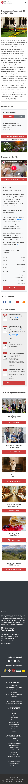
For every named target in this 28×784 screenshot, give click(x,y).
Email (20, 117)
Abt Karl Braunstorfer (14, 750)
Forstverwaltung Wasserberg (14, 703)
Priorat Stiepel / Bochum (14, 743)
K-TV (14, 715)
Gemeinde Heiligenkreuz (14, 761)
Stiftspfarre (14, 696)
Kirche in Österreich (14, 722)
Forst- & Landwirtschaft (14, 569)
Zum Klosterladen (14, 452)
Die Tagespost (14, 717)
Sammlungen (14, 699)
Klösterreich (14, 752)
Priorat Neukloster (14, 745)
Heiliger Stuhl (14, 726)
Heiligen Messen (14, 288)
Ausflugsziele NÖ (14, 754)
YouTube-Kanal (19, 318)
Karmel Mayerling (14, 747)
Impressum (19, 781)
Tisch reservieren (14, 540)
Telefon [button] (9, 117)
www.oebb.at (7, 643)
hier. (17, 244)
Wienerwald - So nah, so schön (14, 759)
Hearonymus (20, 219)
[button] (2, 781)
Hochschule (14, 685)
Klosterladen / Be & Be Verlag (14, 687)
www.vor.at (11, 638)
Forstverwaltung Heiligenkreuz (14, 701)
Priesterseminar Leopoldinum (14, 694)
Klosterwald (14, 738)
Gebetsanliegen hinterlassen (14, 137)
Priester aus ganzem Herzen (14, 481)
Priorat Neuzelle (14, 741)
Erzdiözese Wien (14, 711)
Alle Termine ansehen (14, 383)
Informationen (14, 422)
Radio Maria (14, 729)
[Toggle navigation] (25, 2)
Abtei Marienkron (14, 766)
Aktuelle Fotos (14, 511)
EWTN (14, 713)
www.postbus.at (8, 641)
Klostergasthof (14, 690)
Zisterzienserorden (14, 724)
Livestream (14, 692)
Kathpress (14, 720)
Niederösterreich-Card (14, 756)
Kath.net (14, 731)
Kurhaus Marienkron (14, 763)
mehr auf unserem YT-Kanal (15, 179)
